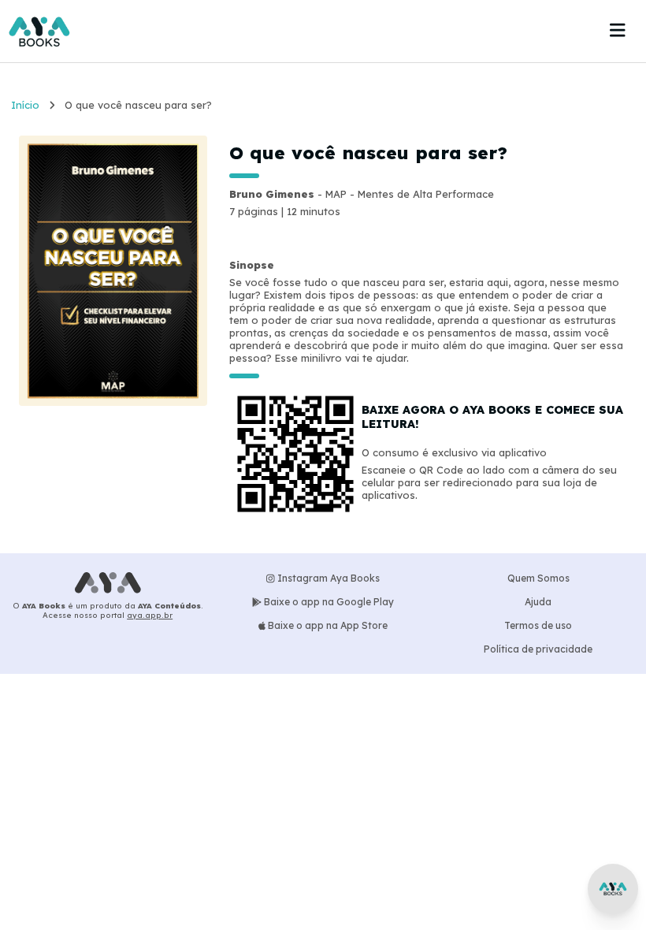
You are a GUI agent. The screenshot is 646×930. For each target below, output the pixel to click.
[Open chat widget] (613, 889)
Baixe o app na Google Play (328, 602)
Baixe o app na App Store (326, 625)
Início (25, 105)
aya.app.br (150, 614)
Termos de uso (538, 625)
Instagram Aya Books (327, 578)
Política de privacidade (538, 649)
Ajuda (538, 602)
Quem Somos (538, 578)
